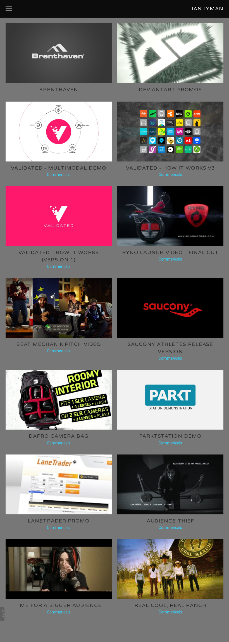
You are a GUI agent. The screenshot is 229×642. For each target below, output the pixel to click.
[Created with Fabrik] (2, 614)
